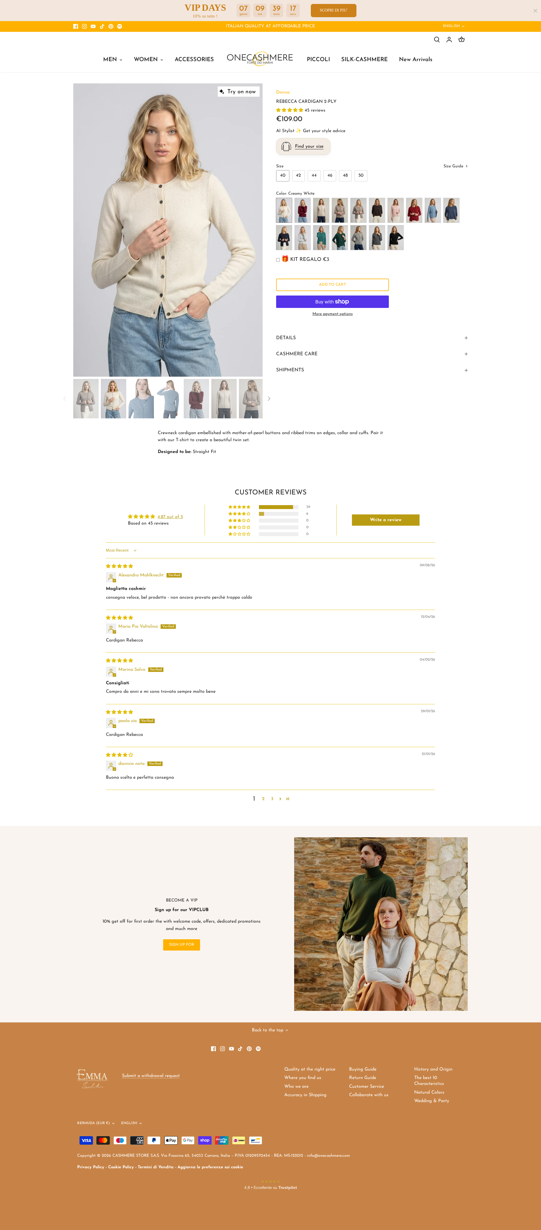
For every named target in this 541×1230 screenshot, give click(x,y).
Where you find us (302, 1078)
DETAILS (286, 338)
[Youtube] (93, 26)
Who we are (296, 1086)
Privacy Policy (90, 1167)
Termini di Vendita (156, 1167)
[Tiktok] (102, 26)
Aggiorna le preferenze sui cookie (210, 1167)
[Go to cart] (461, 39)
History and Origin (433, 1069)
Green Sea (321, 237)
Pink (395, 210)
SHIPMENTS (290, 370)
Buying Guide (362, 1069)
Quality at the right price (309, 1069)
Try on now (241, 92)
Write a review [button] (386, 520)
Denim (433, 210)
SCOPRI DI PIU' (333, 10)
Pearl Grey (358, 237)
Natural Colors (429, 1092)
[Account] (449, 39)
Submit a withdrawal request (151, 1076)
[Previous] (82, 230)
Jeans (451, 210)
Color (281, 194)
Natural (358, 210)
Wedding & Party (431, 1101)
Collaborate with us (369, 1095)
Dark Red (414, 210)
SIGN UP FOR (181, 945)
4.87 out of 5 (170, 517)
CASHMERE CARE (297, 354)
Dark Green (340, 237)
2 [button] (263, 799)
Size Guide (454, 166)
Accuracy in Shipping (305, 1095)
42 (298, 175)
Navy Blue (284, 237)
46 (329, 175)
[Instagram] (84, 26)
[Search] (437, 39)
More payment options (332, 314)
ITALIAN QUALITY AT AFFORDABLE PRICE (270, 26)
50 (360, 175)
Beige (340, 210)
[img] (119, 566)
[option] (168, 230)
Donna (283, 92)
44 (314, 175)
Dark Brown (377, 210)
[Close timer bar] (535, 10)
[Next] (254, 230)
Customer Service (366, 1086)
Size (279, 166)
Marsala (303, 210)
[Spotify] (119, 26)
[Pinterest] (110, 26)
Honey (321, 210)
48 (345, 175)
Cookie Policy (121, 1167)
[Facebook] (75, 26)
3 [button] (272, 799)
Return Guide (362, 1078)
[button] (290, 110)
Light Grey (303, 237)
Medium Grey (377, 237)
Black (395, 237)
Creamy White (284, 210)
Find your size (309, 146)
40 (282, 175)
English (451, 26)
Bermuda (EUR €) (93, 1123)
